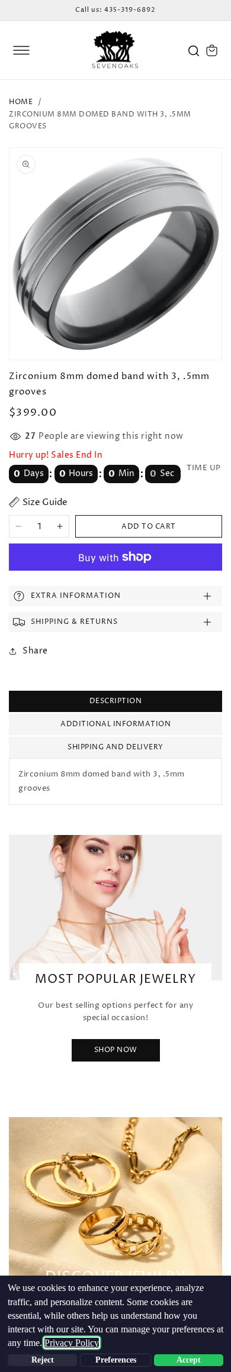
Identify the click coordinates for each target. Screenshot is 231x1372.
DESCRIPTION (115, 701)
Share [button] (35, 650)
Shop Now (115, 1050)
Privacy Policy (71, 1343)
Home (21, 102)
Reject (42, 1359)
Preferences (115, 1359)
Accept (189, 1359)
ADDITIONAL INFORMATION (115, 724)
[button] (21, 50)
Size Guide (45, 502)
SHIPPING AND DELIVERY (115, 747)
